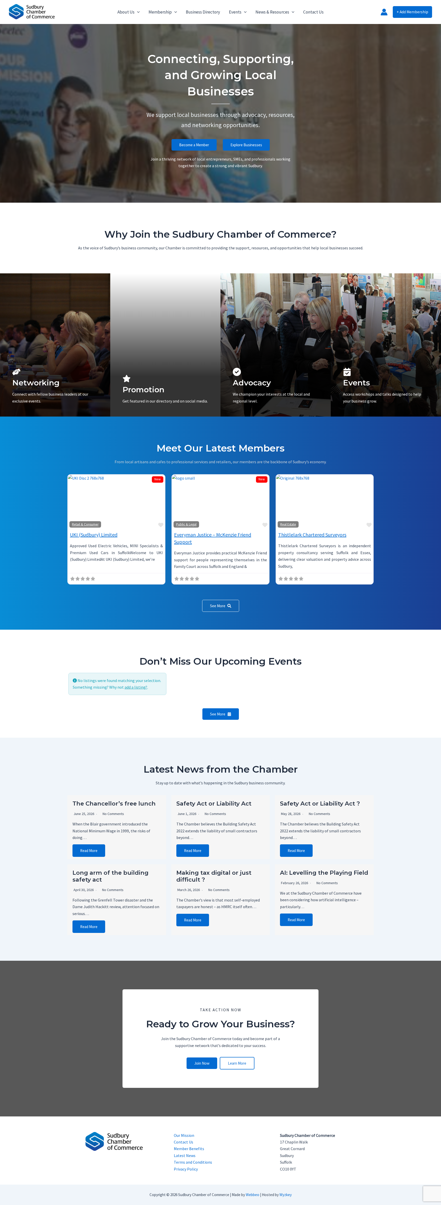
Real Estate (288, 524)
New (157, 479)
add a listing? (136, 687)
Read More (88, 850)
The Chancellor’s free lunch (114, 803)
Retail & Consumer (85, 524)
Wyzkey (285, 1194)
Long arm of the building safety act (110, 876)
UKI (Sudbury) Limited (93, 534)
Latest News (184, 1155)
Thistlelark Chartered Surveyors (312, 534)
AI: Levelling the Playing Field (324, 872)
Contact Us (183, 1142)
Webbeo (252, 1194)
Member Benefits (189, 1148)
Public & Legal (186, 524)
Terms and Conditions (193, 1162)
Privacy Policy (186, 1169)
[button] (137, 12)
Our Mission (184, 1135)
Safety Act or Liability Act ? (320, 803)
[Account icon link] (384, 12)
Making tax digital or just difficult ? (213, 876)
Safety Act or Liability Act (213, 803)
